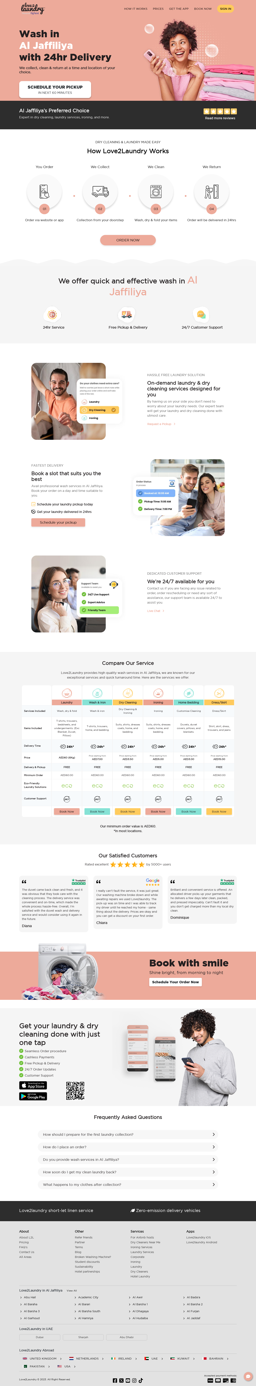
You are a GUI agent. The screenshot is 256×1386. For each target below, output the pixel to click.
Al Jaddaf (193, 1318)
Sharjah (83, 1337)
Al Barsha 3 (32, 1311)
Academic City (88, 1297)
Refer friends (83, 1237)
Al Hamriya (85, 1318)
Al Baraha (30, 1304)
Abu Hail (30, 1297)
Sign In (225, 8)
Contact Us (26, 1252)
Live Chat (154, 610)
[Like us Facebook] (115, 1381)
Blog (78, 1252)
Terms (79, 1247)
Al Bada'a (193, 1297)
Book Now (203, 8)
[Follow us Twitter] (121, 1381)
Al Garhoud (32, 1318)
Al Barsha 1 (140, 1304)
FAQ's (23, 1247)
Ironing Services (141, 1247)
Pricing (24, 1242)
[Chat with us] (248, 1376)
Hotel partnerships (87, 1271)
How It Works (135, 8)
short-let (57, 1210)
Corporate (137, 1256)
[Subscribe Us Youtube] (128, 1381)
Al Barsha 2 (195, 1304)
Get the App (179, 8)
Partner (80, 1242)
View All (72, 1290)
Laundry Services (142, 1252)
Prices (158, 8)
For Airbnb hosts (142, 1237)
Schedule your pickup (55, 89)
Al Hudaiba (140, 1318)
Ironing (135, 1261)
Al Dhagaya (141, 1311)
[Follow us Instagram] (134, 1381)
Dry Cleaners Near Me (145, 1242)
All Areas (25, 1256)
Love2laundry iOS (198, 1237)
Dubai (40, 1337)
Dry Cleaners (139, 1271)
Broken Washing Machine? (93, 1256)
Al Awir (138, 1297)
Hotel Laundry (140, 1276)
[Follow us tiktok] (141, 1381)
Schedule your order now (175, 982)
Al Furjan (193, 1311)
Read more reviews (220, 118)
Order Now (128, 240)
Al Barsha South (89, 1311)
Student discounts (87, 1261)
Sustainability (84, 1266)
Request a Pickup (159, 424)
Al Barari (84, 1304)
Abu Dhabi (127, 1337)
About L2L (26, 1237)
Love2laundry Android (201, 1242)
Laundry (136, 1266)
